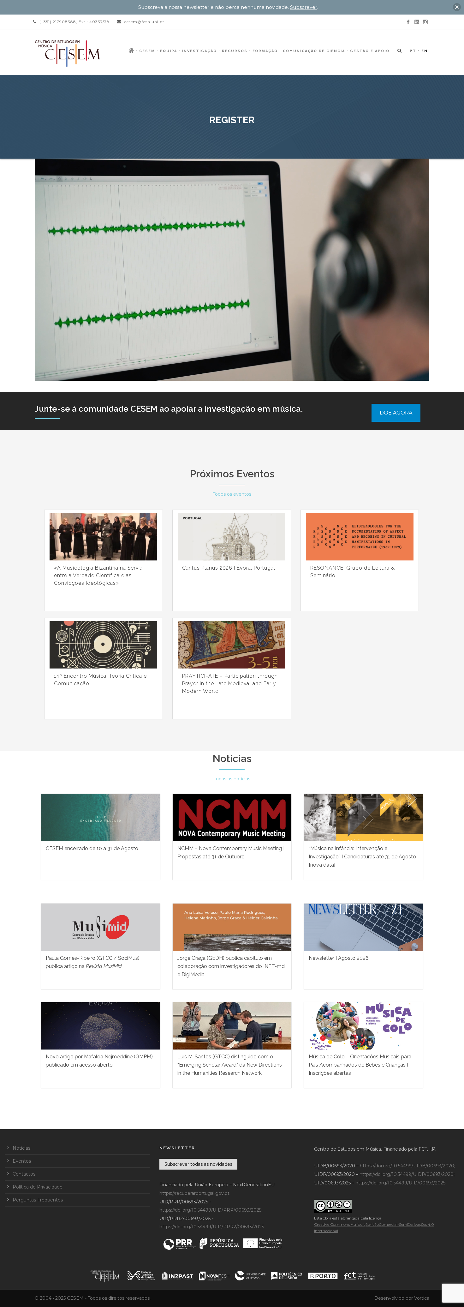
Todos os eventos (232, 494)
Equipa (168, 51)
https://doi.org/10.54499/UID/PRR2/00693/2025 (211, 1227)
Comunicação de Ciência (314, 51)
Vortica (421, 1298)
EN (424, 51)
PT (413, 51)
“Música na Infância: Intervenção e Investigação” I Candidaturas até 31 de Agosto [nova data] (362, 856)
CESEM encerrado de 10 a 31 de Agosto (92, 848)
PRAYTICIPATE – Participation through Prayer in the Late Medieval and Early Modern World (230, 683)
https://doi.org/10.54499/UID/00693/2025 (400, 1183)
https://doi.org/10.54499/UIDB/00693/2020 (407, 1166)
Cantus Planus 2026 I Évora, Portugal (228, 568)
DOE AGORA (396, 413)
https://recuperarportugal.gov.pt (194, 1193)
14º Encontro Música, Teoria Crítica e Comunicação (100, 680)
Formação (265, 51)
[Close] (457, 7)
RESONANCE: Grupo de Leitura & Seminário (352, 571)
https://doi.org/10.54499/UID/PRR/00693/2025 (210, 1210)
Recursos (234, 51)
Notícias (232, 758)
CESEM (147, 51)
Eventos (22, 1161)
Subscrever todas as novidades (198, 1164)
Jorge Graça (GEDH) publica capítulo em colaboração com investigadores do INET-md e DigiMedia (231, 966)
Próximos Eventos (232, 474)
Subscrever (303, 7)
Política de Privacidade (37, 1187)
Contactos (24, 1174)
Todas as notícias (232, 779)
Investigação (199, 51)
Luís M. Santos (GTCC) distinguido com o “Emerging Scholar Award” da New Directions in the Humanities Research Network (229, 1065)
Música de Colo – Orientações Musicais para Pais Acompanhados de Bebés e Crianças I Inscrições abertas (360, 1065)
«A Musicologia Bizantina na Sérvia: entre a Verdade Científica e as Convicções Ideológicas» (99, 575)
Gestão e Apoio (370, 51)
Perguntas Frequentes (38, 1200)
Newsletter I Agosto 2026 (339, 958)
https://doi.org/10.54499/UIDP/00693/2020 (407, 1174)
